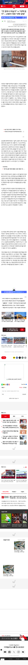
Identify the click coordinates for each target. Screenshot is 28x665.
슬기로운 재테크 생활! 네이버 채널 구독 (14, 129)
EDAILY (1, 6)
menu (26, 6)
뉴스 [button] (5, 416)
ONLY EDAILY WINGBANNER (14, 6)
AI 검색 (22, 6)
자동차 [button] (22, 491)
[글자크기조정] (23, 21)
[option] (14, 2)
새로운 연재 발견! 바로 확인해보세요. (13, 131)
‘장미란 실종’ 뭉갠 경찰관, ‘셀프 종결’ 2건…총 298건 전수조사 (14, 168)
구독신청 (17, 658)
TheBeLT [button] (14, 491)
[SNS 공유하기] (25, 21)
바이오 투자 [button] (6, 491)
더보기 (24, 467)
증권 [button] (14, 416)
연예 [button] (22, 416)
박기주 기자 (9, 20)
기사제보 (10, 658)
